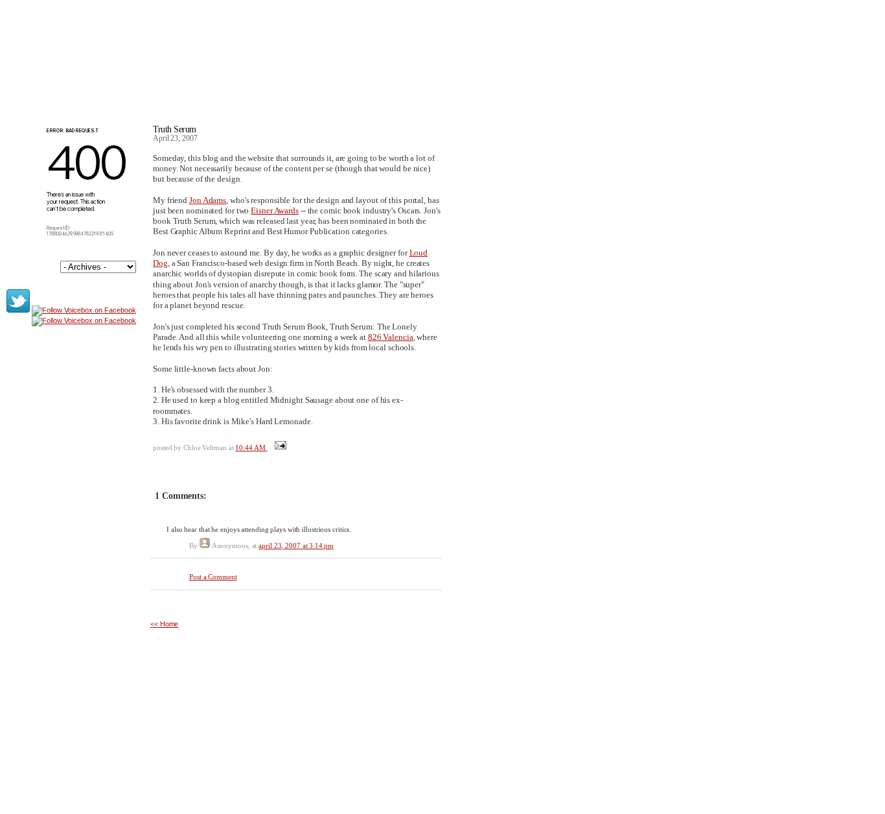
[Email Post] (278, 447)
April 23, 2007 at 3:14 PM (296, 545)
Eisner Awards (275, 210)
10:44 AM (251, 447)
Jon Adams (207, 200)
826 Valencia (390, 337)
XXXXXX (195, 64)
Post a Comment (213, 577)
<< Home (164, 624)
